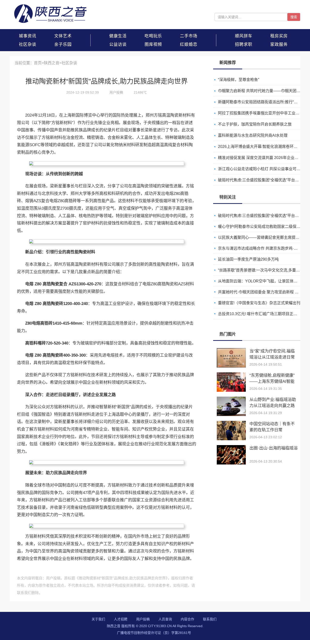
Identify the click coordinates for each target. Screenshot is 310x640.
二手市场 (188, 36)
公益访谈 (118, 44)
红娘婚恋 (188, 44)
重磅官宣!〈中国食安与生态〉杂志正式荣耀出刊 (259, 292)
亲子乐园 (63, 44)
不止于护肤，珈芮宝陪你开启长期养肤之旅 (255, 124)
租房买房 (279, 36)
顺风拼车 (243, 36)
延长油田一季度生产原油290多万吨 (248, 248)
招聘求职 (243, 44)
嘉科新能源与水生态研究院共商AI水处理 (252, 135)
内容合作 (187, 619)
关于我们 (98, 619)
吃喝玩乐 (153, 36)
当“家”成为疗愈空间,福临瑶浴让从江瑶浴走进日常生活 (272, 357)
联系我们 (210, 619)
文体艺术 (63, 36)
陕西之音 (51, 63)
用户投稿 (143, 619)
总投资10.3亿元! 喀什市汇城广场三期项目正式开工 (261, 303)
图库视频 (153, 44)
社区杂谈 (27, 44)
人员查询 (165, 619)
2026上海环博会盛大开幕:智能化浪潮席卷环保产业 (261, 146)
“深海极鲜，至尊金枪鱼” (238, 80)
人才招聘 (120, 619)
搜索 (293, 17)
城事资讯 (27, 36)
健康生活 (118, 36)
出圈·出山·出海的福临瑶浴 (273, 448)
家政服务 (279, 44)
